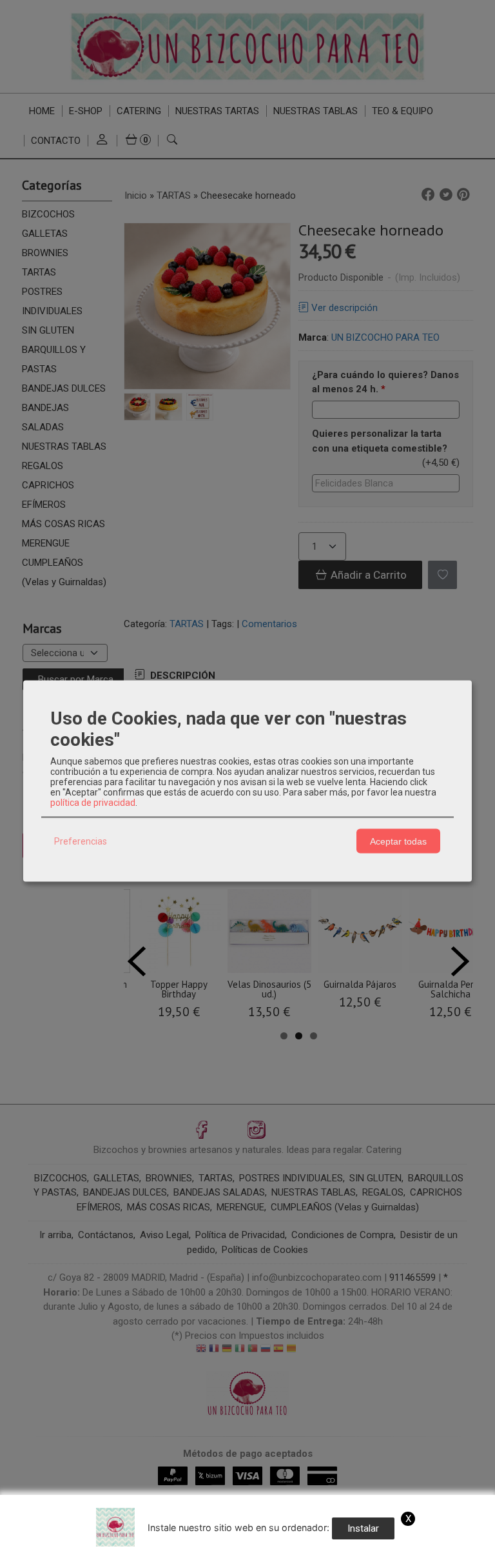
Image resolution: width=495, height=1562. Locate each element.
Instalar (363, 1528)
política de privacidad (92, 802)
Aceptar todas (398, 841)
